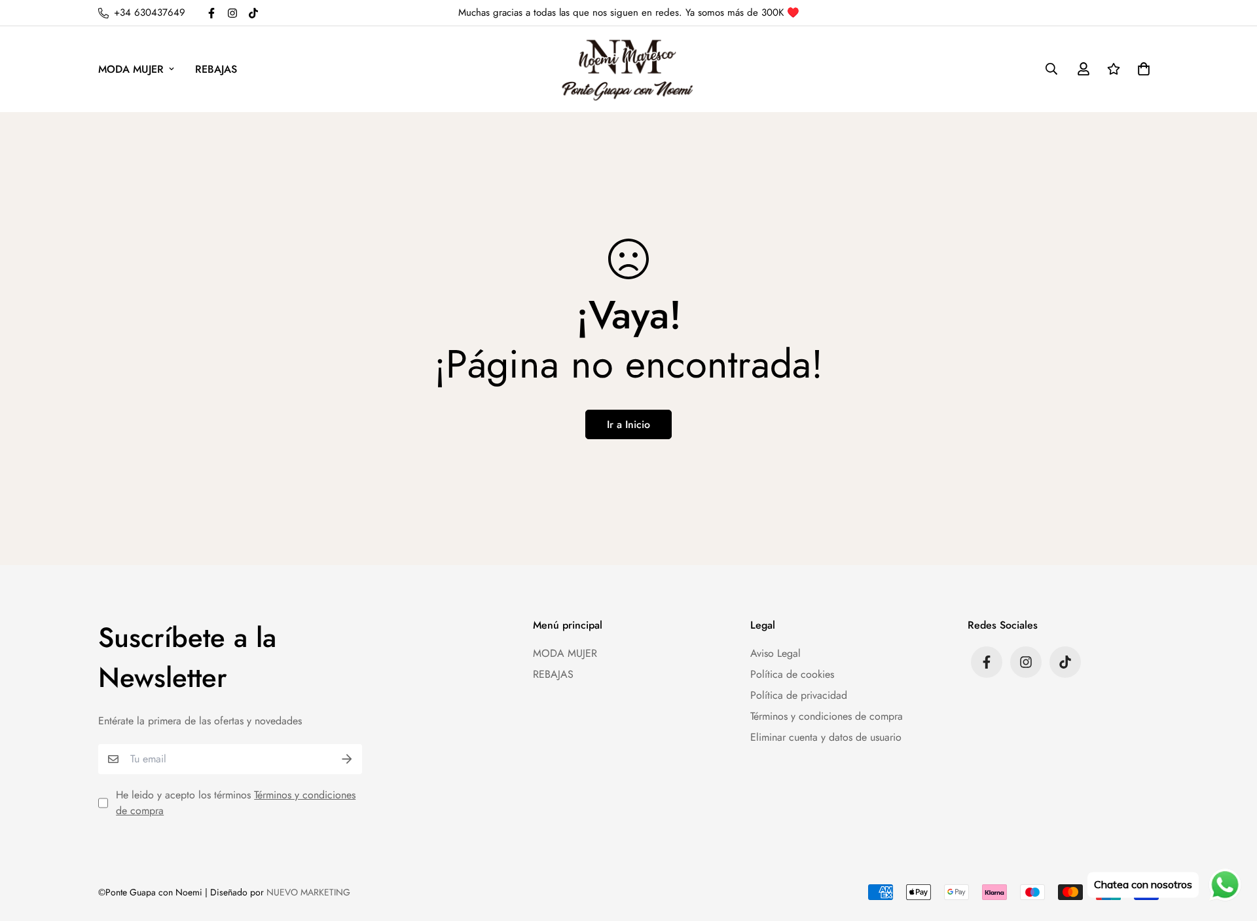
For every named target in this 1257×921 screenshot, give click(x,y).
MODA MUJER (131, 69)
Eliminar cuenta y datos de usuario (826, 737)
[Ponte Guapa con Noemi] (628, 69)
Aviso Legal (775, 653)
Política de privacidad (798, 695)
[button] (1141, 69)
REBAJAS (216, 69)
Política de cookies (792, 674)
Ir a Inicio (628, 424)
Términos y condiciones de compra (826, 716)
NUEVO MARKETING (308, 892)
